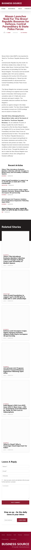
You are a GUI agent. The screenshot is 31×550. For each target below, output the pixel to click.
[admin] (5, 32)
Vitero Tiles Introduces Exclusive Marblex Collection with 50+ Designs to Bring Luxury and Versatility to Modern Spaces (15, 171)
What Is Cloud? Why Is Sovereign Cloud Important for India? (15, 446)
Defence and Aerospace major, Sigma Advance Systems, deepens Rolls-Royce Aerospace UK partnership (15, 191)
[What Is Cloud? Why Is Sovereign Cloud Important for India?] (15, 430)
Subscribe (22, 520)
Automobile (24, 32)
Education (4, 185)
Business (4, 175)
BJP (2, 212)
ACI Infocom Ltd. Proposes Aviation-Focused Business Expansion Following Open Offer (15, 200)
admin (8, 32)
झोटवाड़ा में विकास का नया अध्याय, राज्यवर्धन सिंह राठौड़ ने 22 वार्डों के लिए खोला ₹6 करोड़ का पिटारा (15, 209)
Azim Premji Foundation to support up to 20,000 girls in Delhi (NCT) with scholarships (15, 181)
